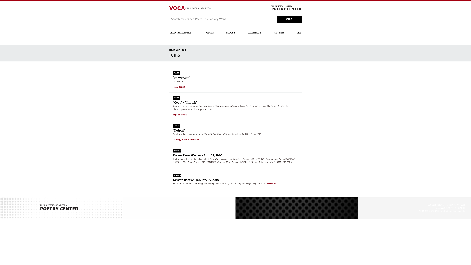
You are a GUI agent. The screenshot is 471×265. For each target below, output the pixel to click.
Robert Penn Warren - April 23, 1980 (197, 155)
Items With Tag (177, 50)
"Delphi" (179, 130)
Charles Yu (271, 184)
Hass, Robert (179, 87)
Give (299, 33)
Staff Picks (279, 33)
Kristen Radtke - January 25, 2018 (196, 180)
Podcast (210, 33)
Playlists (230, 33)
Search (289, 19)
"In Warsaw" (181, 78)
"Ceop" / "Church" (185, 102)
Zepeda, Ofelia (180, 115)
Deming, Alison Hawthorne (186, 140)
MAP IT (461, 208)
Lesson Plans (254, 33)
